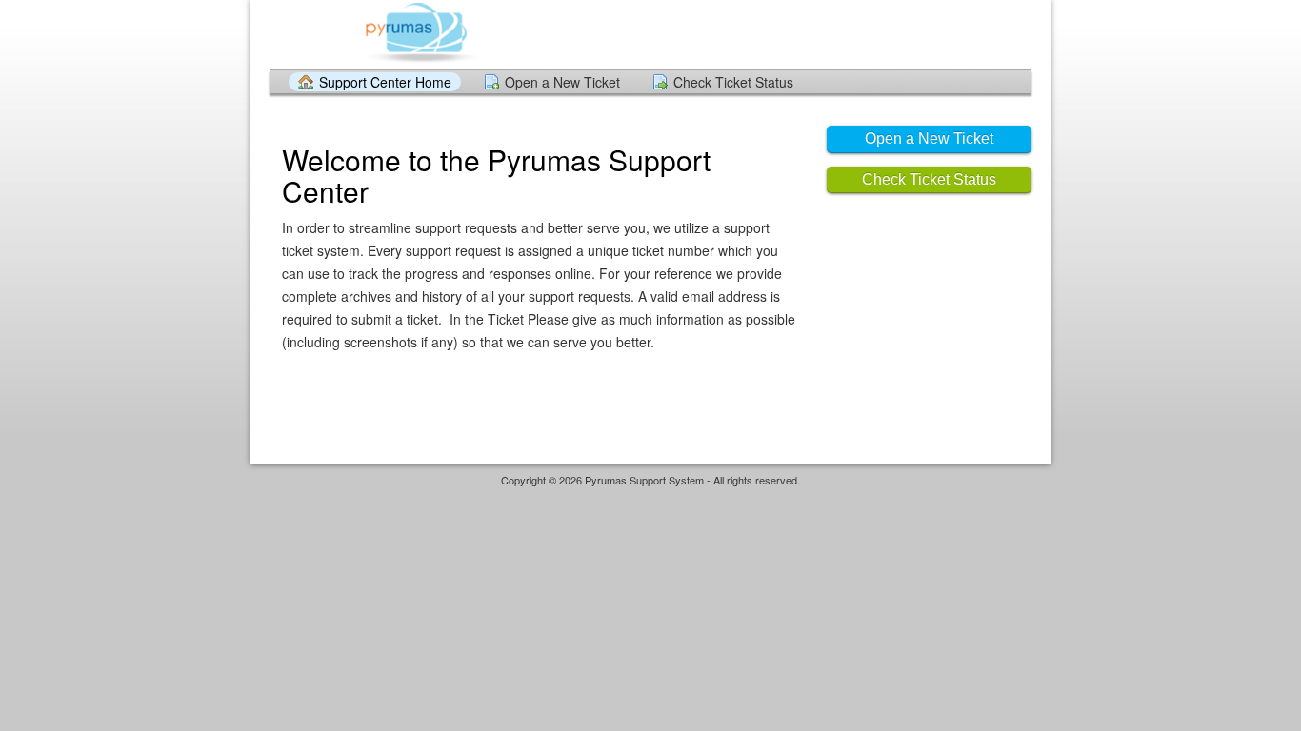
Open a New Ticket (562, 81)
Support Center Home (385, 81)
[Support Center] (420, 34)
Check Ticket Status (733, 81)
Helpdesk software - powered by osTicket (650, 498)
